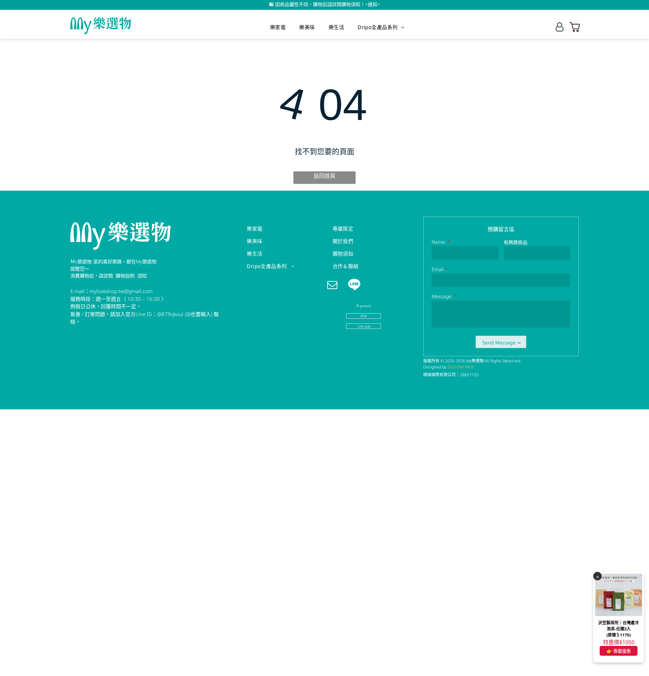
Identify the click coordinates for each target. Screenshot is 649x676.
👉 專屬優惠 (618, 651)
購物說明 (125, 275)
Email (437, 269)
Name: (439, 242)
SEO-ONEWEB (461, 367)
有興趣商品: (516, 242)
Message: (442, 296)
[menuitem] (277, 27)
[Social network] (354, 285)
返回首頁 (324, 175)
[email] (332, 285)
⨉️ (597, 576)
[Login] (559, 26)
